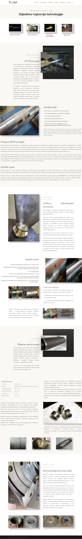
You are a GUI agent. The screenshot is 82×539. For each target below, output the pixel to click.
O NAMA (56, 2)
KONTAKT (69, 2)
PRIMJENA (50, 2)
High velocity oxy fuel (32, 55)
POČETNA (37, 2)
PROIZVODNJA (43, 2)
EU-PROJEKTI (62, 2)
